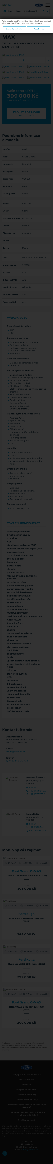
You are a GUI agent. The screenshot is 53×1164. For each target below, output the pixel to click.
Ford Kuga (26, 914)
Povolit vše (39, 29)
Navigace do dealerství (26, 1089)
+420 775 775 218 (38, 794)
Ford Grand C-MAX (26, 871)
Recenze (26, 1084)
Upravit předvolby (14, 29)
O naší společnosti (26, 1120)
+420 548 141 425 (38, 827)
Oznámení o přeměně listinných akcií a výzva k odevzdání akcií (26, 1113)
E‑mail (32, 787)
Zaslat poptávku (26, 113)
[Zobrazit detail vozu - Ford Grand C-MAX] (21, 858)
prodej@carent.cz (15, 751)
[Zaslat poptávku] (31, 858)
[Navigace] (48, 5)
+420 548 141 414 (18, 760)
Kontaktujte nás (26, 1079)
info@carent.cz (30, 1149)
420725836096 (37, 830)
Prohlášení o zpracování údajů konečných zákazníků (26, 1106)
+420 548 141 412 (38, 790)
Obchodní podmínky (26, 1094)
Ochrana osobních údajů (26, 1099)
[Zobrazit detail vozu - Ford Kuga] (21, 901)
